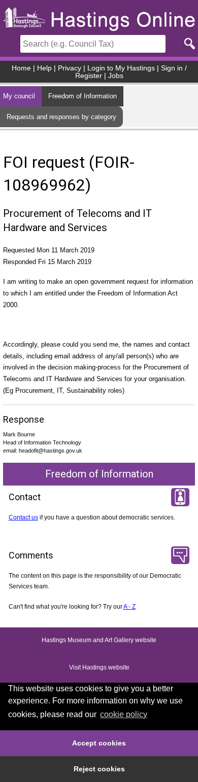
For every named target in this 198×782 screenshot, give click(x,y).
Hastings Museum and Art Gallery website (99, 640)
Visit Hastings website (99, 668)
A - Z (129, 606)
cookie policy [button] (123, 714)
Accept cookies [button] (99, 743)
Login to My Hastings (121, 68)
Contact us (23, 517)
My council (19, 96)
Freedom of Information (82, 96)
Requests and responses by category (61, 117)
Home (21, 68)
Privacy (69, 68)
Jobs (115, 76)
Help (44, 68)
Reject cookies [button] (99, 769)
